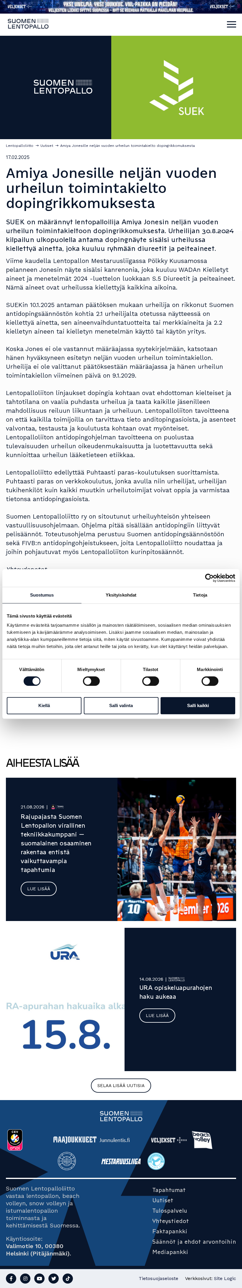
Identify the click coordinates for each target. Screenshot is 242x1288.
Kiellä (44, 705)
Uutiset (162, 1200)
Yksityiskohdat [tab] (121, 594)
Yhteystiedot (170, 1220)
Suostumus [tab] (42, 594)
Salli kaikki (198, 705)
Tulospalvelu (169, 1210)
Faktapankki (169, 1231)
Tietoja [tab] (200, 594)
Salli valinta (121, 705)
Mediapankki (170, 1251)
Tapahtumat (169, 1189)
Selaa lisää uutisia (121, 1085)
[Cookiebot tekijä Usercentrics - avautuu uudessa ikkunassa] (209, 578)
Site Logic (225, 1278)
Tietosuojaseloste (158, 1278)
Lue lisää (38, 888)
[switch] (91, 681)
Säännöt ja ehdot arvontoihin (194, 1241)
